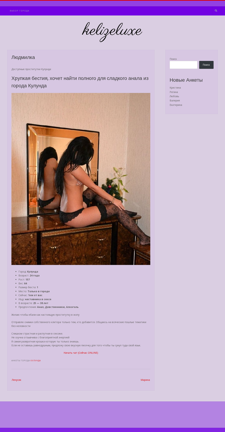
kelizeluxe (112, 31)
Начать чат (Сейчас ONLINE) (81, 352)
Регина (174, 92)
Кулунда (36, 360)
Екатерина (176, 105)
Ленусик (16, 379)
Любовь (174, 96)
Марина (145, 379)
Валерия (175, 100)
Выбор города (19, 10)
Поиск (173, 59)
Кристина (175, 87)
